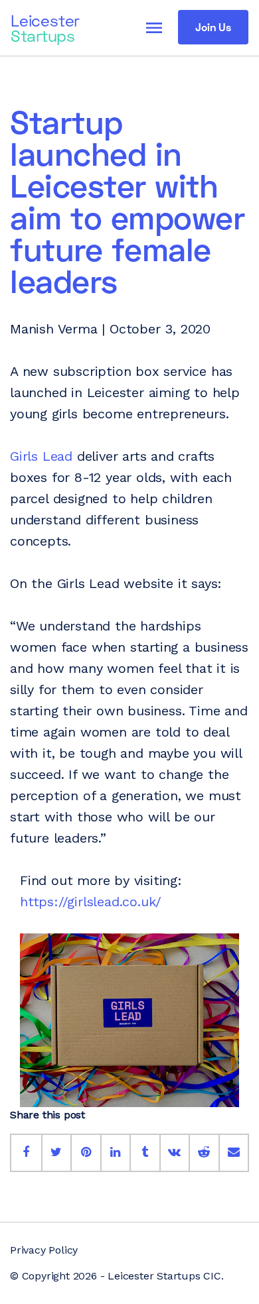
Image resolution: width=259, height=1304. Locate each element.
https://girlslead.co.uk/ (90, 902)
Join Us (213, 27)
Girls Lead (41, 456)
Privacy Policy (44, 1250)
